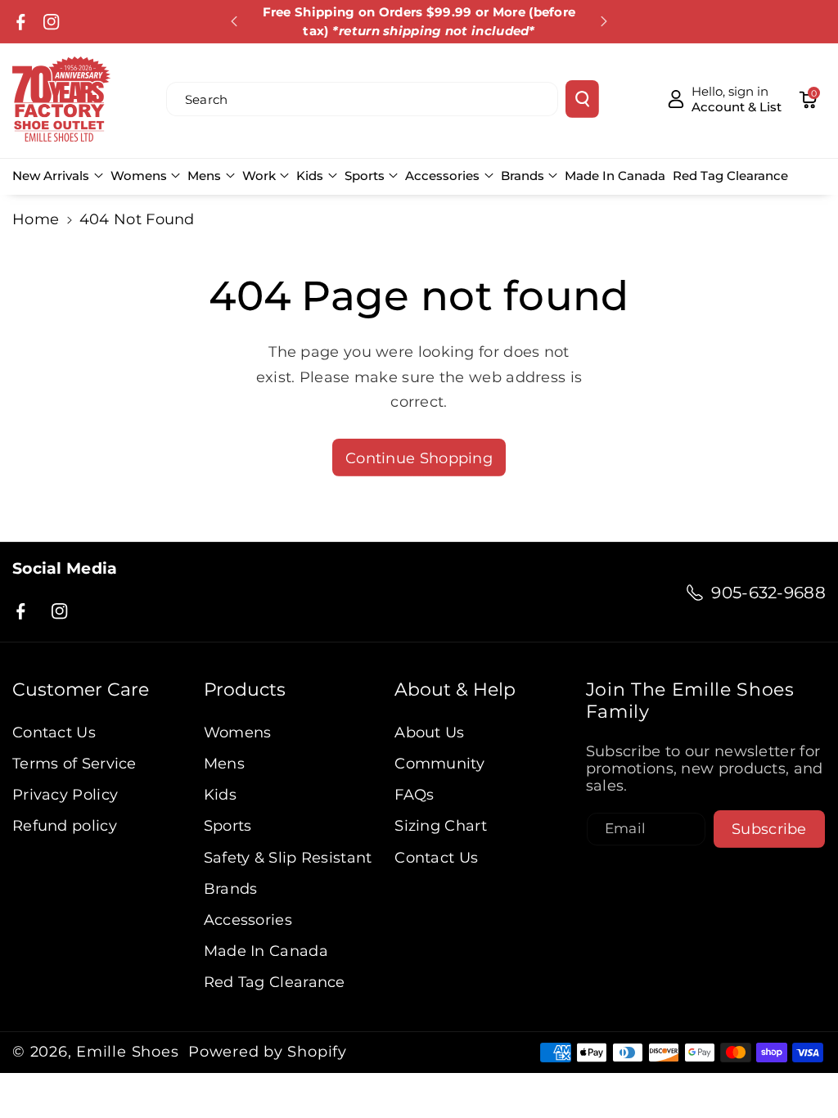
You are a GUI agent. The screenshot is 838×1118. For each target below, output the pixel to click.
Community (439, 763)
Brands (522, 175)
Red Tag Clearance (274, 981)
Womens (138, 175)
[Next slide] (604, 21)
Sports (365, 175)
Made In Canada (266, 950)
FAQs (414, 794)
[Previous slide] (235, 21)
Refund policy (64, 825)
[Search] (582, 99)
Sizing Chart (440, 825)
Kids (309, 175)
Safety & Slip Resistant (288, 857)
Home (35, 219)
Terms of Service (74, 763)
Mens (204, 175)
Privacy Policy (65, 794)
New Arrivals (50, 175)
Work (259, 175)
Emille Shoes (127, 1051)
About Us (429, 732)
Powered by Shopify (267, 1051)
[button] (808, 99)
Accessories (442, 175)
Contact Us (54, 732)
